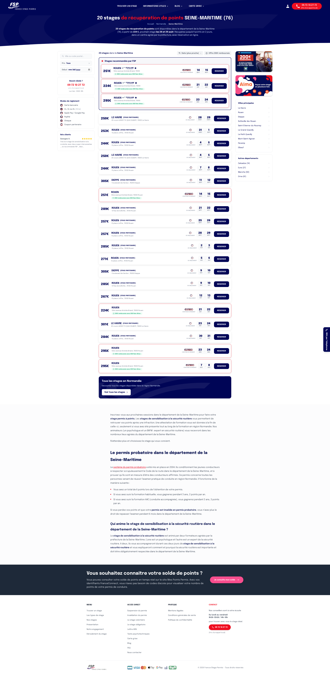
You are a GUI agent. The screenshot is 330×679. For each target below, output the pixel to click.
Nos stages (92, 620)
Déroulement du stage (97, 634)
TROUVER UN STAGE (127, 6)
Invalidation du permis (137, 615)
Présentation (92, 625)
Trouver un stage (94, 611)
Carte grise (132, 638)
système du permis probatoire (129, 467)
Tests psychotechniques (138, 634)
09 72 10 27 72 (76, 85)
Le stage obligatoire (136, 625)
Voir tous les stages (114, 392)
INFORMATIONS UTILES (154, 6)
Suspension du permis (137, 611)
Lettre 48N (132, 629)
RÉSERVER (219, 71)
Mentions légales (175, 611)
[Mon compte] (288, 6)
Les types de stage (95, 615)
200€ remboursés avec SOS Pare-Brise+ (130, 74)
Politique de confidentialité (180, 620)
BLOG (177, 6)
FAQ (129, 648)
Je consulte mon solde (224, 580)
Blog (129, 643)
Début (64, 70)
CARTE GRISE (195, 6)
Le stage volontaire (136, 620)
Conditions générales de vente (182, 615)
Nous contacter (134, 652)
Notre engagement (95, 629)
